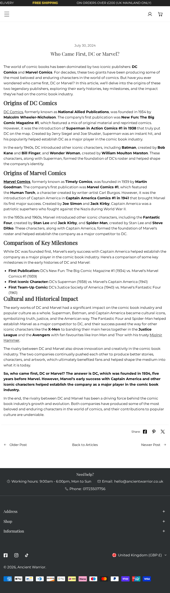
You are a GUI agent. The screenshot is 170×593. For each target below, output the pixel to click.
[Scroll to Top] (162, 570)
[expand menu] (6, 14)
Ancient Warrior (31, 567)
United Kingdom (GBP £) (140, 555)
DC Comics (13, 112)
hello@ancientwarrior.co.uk (138, 481)
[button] (160, 14)
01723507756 (94, 489)
